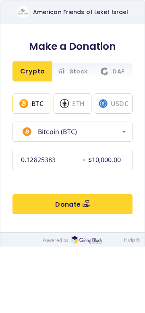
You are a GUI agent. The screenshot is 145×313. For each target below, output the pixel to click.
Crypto (32, 71)
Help (129, 240)
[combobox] (71, 131)
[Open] (124, 131)
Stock (79, 71)
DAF (118, 71)
